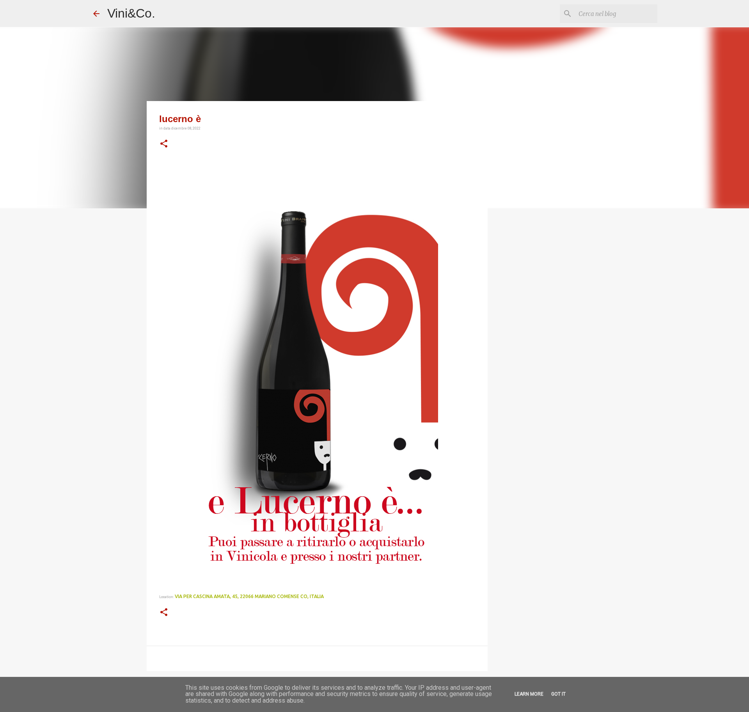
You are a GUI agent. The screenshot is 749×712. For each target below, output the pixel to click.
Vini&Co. (131, 13)
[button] (164, 144)
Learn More (529, 694)
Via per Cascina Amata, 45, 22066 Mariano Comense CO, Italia (249, 596)
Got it (558, 694)
